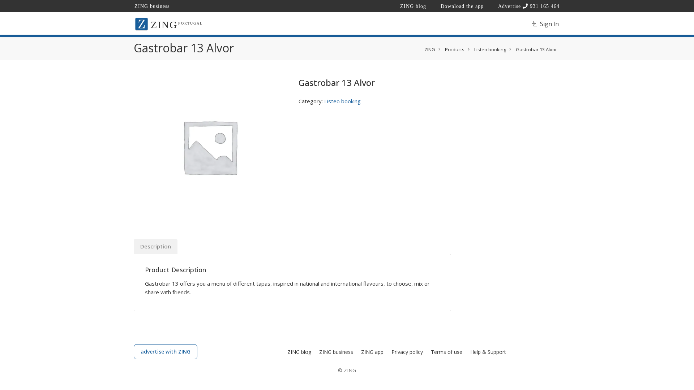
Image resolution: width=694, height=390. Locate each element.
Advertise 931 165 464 (529, 6)
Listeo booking (342, 101)
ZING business (152, 6)
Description (155, 246)
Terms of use (446, 351)
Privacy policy (407, 351)
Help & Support (488, 351)
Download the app (462, 6)
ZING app (372, 351)
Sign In (549, 24)
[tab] (155, 246)
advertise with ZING (165, 351)
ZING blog (413, 6)
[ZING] (141, 23)
